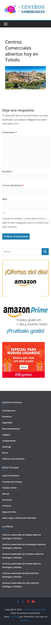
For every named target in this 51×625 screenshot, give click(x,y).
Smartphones (8, 410)
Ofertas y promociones (13, 458)
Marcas (5, 493)
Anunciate (7, 499)
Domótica (7, 416)
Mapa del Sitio (9, 512)
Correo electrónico (13, 185)
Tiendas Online (9, 487)
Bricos (5, 452)
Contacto (6, 505)
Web (4, 199)
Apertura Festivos (10, 475)
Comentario (9, 132)
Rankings (6, 446)
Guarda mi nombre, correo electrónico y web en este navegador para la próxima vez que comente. (25, 222)
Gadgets (6, 434)
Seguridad (7, 422)
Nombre (7, 171)
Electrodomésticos (11, 428)
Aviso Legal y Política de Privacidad (19, 518)
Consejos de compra (12, 481)
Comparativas (9, 440)
